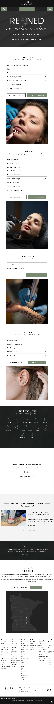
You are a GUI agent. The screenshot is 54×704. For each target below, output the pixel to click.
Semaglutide (14, 651)
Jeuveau (3, 657)
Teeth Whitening (42, 658)
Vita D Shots (14, 658)
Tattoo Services (16, 275)
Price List (50, 658)
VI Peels (23, 679)
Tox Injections (14, 655)
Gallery (50, 653)
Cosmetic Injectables (8, 640)
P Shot (2, 664)
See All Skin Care (17, 197)
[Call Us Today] (4, 9)
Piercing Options (17, 362)
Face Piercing (41, 651)
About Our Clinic (37, 197)
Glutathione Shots (5, 653)
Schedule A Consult (36, 275)
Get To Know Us (20, 587)
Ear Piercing (41, 647)
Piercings (41, 640)
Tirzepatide (14, 653)
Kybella (3, 658)
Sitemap (3, 698)
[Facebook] (51, 690)
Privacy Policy (11, 698)
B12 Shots (3, 641)
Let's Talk (36, 587)
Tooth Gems (41, 660)
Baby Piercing (41, 641)
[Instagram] (48, 690)
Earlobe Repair (42, 649)
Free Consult (27, 9)
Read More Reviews (27, 476)
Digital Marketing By (45, 702)
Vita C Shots (14, 657)
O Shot (2, 662)
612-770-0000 (27, 554)
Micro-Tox (3, 660)
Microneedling (24, 658)
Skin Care (24, 640)
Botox (2, 643)
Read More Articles (27, 531)
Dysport (3, 651)
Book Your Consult (37, 95)
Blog (49, 643)
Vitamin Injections (15, 660)
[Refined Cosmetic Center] (27, 3)
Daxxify (3, 645)
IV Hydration (4, 655)
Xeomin (13, 666)
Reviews (50, 660)
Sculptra (13, 649)
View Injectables (16, 95)
